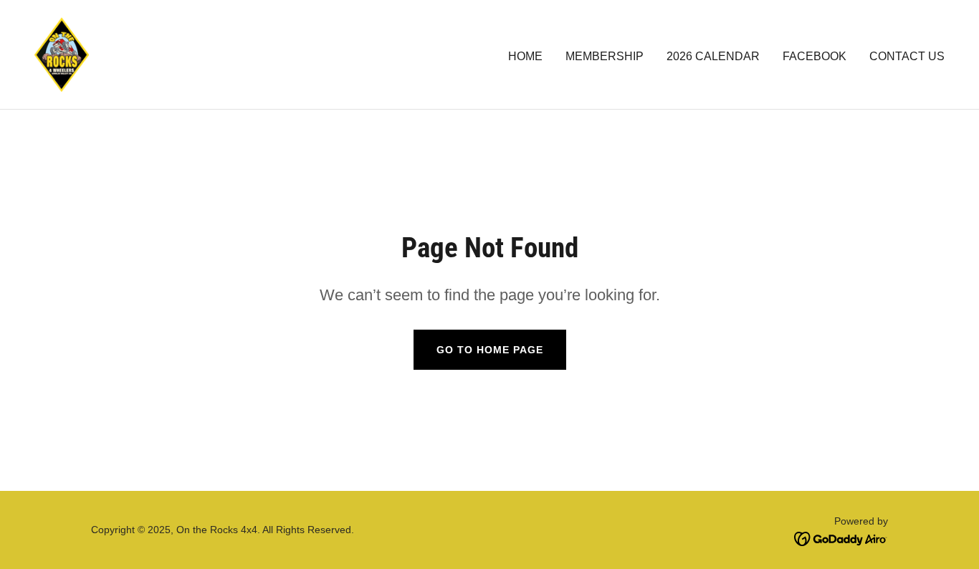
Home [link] (525, 56)
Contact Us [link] (907, 56)
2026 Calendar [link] (713, 56)
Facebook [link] (814, 56)
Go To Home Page (489, 349)
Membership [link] (604, 56)
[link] (61, 53)
